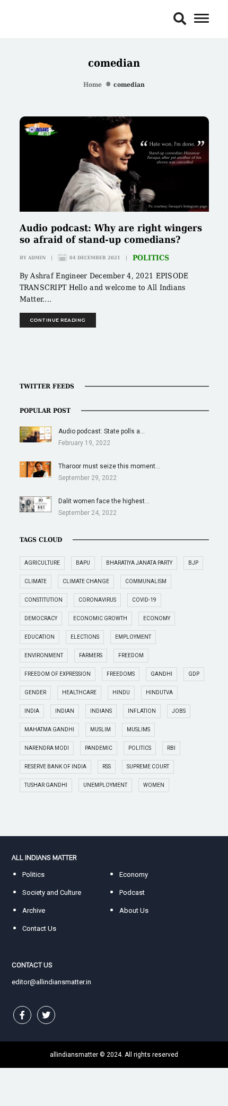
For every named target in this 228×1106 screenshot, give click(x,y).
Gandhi (161, 674)
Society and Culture (51, 892)
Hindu (121, 692)
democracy (40, 618)
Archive (33, 910)
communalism (145, 581)
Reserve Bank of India (55, 766)
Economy (133, 874)
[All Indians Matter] (44, 18)
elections (85, 637)
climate (35, 581)
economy (156, 618)
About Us (133, 910)
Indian (64, 711)
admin (37, 257)
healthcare (79, 692)
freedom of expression (57, 674)
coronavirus (97, 600)
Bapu (83, 563)
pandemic (98, 748)
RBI (171, 748)
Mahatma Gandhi (49, 729)
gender (35, 692)
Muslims (138, 729)
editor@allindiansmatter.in (51, 982)
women (153, 785)
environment (43, 655)
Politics (151, 257)
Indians (101, 711)
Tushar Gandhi (45, 785)
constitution (43, 600)
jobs (179, 711)
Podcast (132, 892)
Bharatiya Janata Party (139, 563)
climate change (86, 581)
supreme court (148, 766)
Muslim (100, 729)
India (31, 711)
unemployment (105, 785)
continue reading (58, 320)
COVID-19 (144, 600)
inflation (142, 711)
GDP (193, 674)
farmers (90, 655)
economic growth (100, 618)
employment (133, 637)
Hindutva (159, 692)
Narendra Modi (46, 748)
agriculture (42, 563)
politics (139, 748)
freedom (131, 655)
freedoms (121, 674)
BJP (193, 563)
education (39, 637)
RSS (106, 766)
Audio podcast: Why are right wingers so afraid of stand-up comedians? (111, 233)
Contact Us (39, 928)
